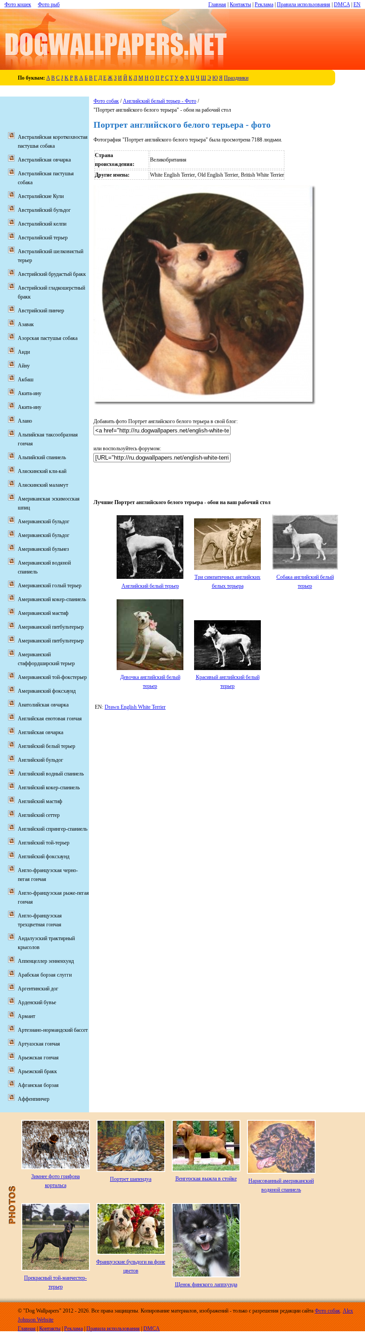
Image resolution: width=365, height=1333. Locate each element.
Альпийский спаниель (42, 457)
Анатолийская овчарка (43, 705)
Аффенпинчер (33, 1099)
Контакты (240, 4)
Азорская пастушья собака (47, 338)
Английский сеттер (39, 815)
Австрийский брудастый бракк (52, 274)
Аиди (24, 352)
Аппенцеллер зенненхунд (46, 961)
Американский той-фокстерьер (52, 677)
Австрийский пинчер (41, 310)
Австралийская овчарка (44, 160)
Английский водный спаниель (51, 774)
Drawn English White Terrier (135, 707)
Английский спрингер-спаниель (52, 829)
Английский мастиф (40, 801)
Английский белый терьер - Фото (159, 101)
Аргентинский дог (38, 989)
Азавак (26, 324)
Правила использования (303, 4)
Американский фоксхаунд (47, 691)
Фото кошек (17, 4)
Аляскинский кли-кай (42, 471)
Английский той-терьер (43, 843)
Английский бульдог (40, 760)
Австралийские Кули (41, 196)
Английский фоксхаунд (43, 856)
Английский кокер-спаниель (49, 787)
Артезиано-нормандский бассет (53, 1030)
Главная (217, 4)
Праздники (236, 78)
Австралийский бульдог (44, 210)
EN (357, 4)
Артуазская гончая (39, 1044)
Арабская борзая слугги (45, 975)
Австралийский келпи (42, 224)
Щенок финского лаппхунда (206, 1284)
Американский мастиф (43, 613)
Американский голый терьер (49, 585)
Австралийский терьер (43, 237)
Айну (24, 366)
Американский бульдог (43, 521)
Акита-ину (29, 393)
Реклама (264, 4)
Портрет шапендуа (130, 1179)
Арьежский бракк (37, 1071)
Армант (26, 1016)
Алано (25, 421)
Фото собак (106, 101)
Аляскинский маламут (43, 485)
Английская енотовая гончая (50, 718)
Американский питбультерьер (51, 627)
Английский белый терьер (150, 586)
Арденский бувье (37, 1002)
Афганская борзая (38, 1085)
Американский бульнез (43, 549)
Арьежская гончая (38, 1057)
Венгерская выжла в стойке (206, 1178)
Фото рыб (49, 4)
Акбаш (25, 379)
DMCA (342, 4)
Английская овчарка (40, 732)
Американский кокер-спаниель (52, 599)
